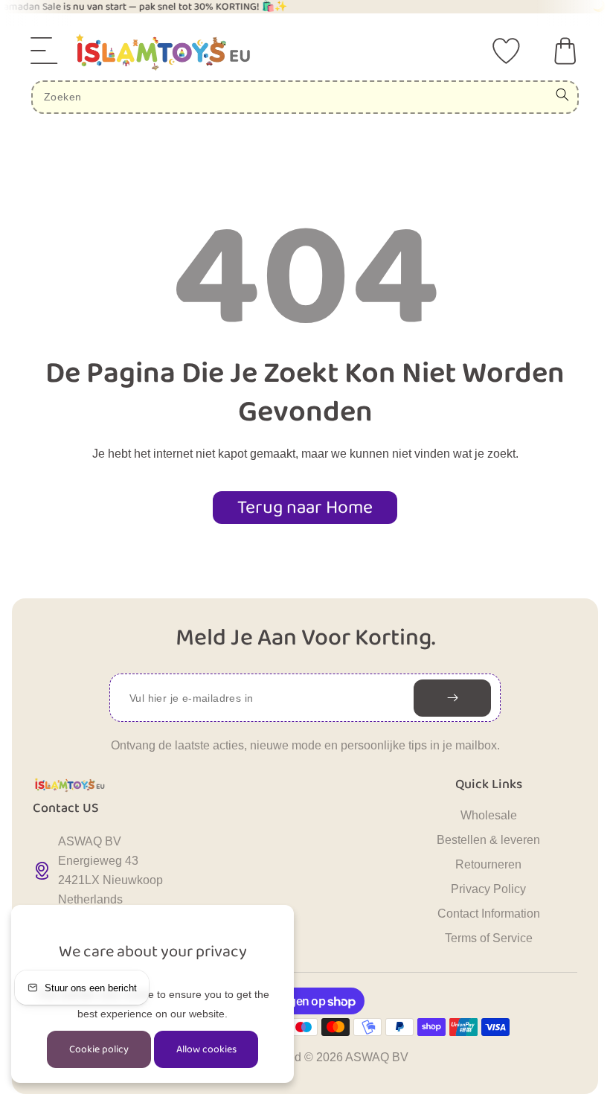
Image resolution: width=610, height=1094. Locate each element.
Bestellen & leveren (488, 840)
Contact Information (488, 913)
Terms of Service (489, 938)
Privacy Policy (488, 889)
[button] (45, 50)
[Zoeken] (562, 94)
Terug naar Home (305, 507)
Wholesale (488, 815)
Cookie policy (99, 1049)
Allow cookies (206, 1049)
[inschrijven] (452, 698)
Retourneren (488, 864)
